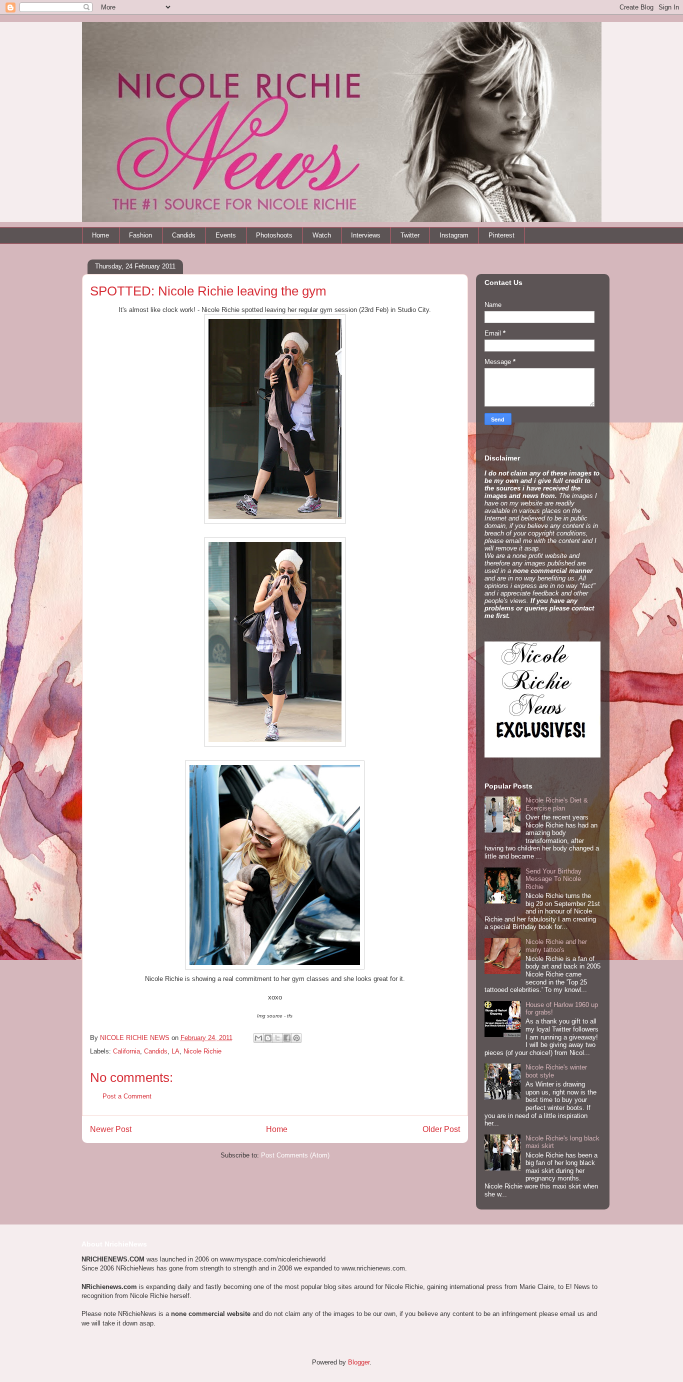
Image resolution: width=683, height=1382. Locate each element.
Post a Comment (127, 1096)
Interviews (365, 235)
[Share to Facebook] (287, 1038)
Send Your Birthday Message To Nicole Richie (554, 879)
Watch (321, 235)
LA (176, 1051)
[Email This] (259, 1038)
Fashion (140, 235)
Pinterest (501, 235)
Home (100, 235)
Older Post (441, 1129)
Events (226, 235)
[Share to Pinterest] (297, 1038)
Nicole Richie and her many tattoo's (556, 946)
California (126, 1051)
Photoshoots (274, 235)
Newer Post (111, 1129)
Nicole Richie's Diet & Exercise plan (557, 804)
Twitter (410, 235)
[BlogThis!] (268, 1038)
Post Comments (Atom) (295, 1155)
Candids (184, 235)
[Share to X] (277, 1038)
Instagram (454, 235)
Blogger (359, 1362)
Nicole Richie (203, 1051)
